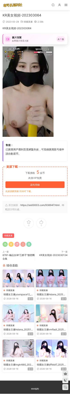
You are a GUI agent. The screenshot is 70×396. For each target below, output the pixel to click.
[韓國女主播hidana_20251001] (18, 313)
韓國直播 (28, 21)
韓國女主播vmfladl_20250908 (51, 329)
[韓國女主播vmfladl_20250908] (51, 313)
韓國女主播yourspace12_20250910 (18, 294)
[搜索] (53, 5)
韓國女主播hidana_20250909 (51, 294)
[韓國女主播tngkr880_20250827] (18, 348)
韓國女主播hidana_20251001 (18, 329)
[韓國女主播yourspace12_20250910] (18, 278)
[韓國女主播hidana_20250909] (51, 278)
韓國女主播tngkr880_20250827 (18, 364)
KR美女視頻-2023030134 (53, 255)
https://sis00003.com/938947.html (39, 205)
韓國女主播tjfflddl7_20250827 (51, 364)
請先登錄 (35, 184)
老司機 (13, 5)
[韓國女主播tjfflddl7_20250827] (51, 348)
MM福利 (35, 389)
